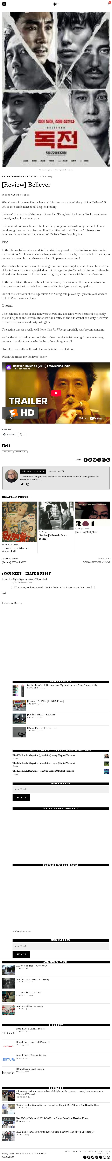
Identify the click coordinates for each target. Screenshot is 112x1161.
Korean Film (20, 451)
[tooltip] (86, 460)
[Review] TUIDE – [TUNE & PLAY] (45, 701)
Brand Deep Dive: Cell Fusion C (32, 1042)
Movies (31, 176)
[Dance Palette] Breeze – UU (42, 728)
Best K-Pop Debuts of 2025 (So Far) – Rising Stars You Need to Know (52, 1118)
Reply (4, 593)
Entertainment (13, 176)
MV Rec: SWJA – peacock (29, 1006)
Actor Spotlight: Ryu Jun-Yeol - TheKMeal (24, 580)
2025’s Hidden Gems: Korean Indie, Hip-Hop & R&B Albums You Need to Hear (57, 1105)
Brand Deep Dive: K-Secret (30, 1029)
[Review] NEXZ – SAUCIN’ (41, 715)
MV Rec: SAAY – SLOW (28, 993)
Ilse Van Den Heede (17, 195)
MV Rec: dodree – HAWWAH (31, 966)
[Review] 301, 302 (86, 532)
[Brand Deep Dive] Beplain (30, 1069)
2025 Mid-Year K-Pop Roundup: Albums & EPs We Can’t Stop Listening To (55, 1132)
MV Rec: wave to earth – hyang (32, 979)
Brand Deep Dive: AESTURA (31, 1056)
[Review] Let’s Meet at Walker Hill (15, 550)
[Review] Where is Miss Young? (52, 537)
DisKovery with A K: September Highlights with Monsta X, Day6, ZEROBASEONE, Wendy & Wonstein (60, 1093)
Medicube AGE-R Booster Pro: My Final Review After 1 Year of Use (62, 685)
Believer (7, 451)
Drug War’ (64, 214)
